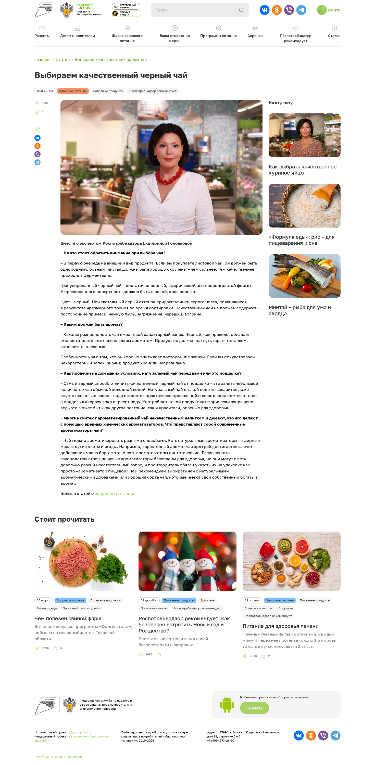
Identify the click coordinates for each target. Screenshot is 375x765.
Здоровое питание (70, 600)
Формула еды (46, 608)
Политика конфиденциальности (58, 757)
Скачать (254, 707)
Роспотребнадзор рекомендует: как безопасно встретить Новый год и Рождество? (184, 624)
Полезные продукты (105, 600)
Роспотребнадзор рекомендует (197, 608)
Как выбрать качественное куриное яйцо (303, 169)
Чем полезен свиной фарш (67, 618)
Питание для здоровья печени (281, 626)
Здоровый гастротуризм (81, 608)
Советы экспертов (258, 608)
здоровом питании (114, 493)
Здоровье (207, 600)
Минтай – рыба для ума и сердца (300, 310)
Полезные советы (154, 608)
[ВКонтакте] (37, 138)
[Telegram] (37, 162)
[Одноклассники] (37, 146)
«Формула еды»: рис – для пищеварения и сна (302, 240)
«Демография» (80, 732)
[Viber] (37, 154)
